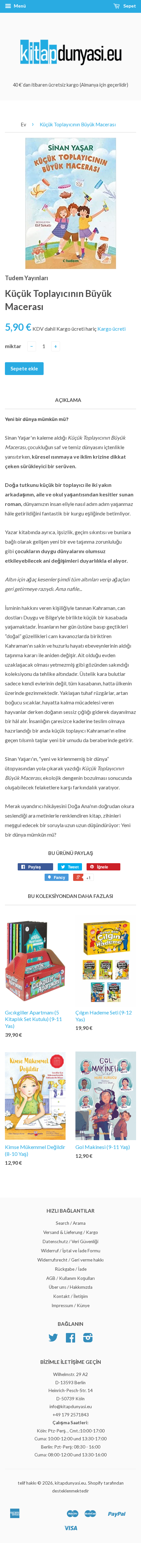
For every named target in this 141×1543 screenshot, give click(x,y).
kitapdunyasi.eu (70, 1483)
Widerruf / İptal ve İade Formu (70, 1250)
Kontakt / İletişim (70, 1296)
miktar (13, 346)
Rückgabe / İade (71, 1269)
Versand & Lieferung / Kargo (70, 1232)
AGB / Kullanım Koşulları (70, 1278)
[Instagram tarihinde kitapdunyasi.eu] (88, 1340)
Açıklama (68, 400)
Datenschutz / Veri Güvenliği (70, 1241)
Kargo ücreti (111, 328)
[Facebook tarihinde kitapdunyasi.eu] (70, 1340)
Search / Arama (71, 1223)
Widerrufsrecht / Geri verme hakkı (70, 1259)
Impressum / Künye (70, 1305)
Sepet (129, 6)
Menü (19, 6)
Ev (23, 124)
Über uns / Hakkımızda (70, 1287)
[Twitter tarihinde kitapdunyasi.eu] (53, 1340)
